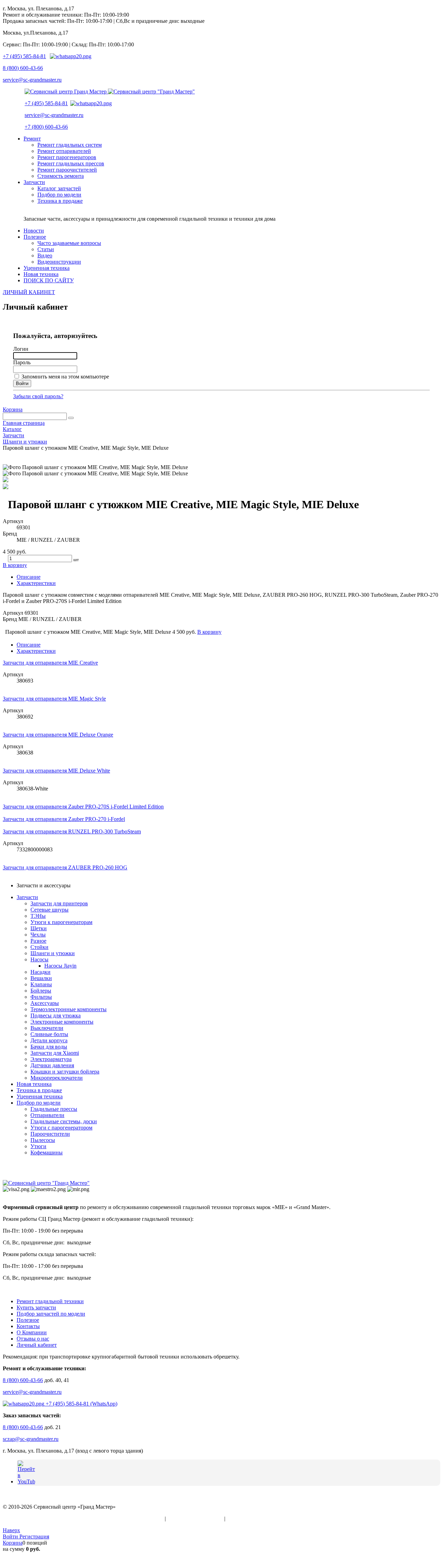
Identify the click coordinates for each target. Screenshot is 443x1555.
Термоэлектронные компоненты (68, 1009)
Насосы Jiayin (60, 966)
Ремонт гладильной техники (50, 1301)
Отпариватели (47, 1115)
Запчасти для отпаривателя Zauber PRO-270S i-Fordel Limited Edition (83, 806)
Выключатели (46, 1028)
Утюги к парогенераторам (61, 922)
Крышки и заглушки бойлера (64, 1071)
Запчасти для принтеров (59, 903)
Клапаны (41, 984)
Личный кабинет (37, 1345)
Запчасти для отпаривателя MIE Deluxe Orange (58, 735)
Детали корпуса (48, 1040)
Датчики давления (52, 1065)
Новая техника (34, 1084)
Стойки (39, 947)
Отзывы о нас (33, 1339)
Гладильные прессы (53, 1109)
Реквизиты (239, 1518)
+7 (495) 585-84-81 (24, 56)
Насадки (40, 972)
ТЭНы (38, 916)
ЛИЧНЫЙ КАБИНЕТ (29, 292)
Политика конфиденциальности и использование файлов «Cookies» (83, 1518)
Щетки (38, 928)
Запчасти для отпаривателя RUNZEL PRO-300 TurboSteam (72, 831)
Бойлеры (40, 991)
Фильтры (41, 997)
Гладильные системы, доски (63, 1121)
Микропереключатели (56, 1078)
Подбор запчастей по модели (51, 1314)
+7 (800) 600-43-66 (46, 127)
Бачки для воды (48, 1047)
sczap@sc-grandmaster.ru (30, 1439)
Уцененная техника (40, 1096)
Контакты (28, 1326)
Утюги (38, 1146)
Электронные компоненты (61, 1022)
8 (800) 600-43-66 (23, 68)
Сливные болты (49, 1034)
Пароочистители (50, 1134)
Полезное (28, 1320)
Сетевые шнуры (49, 910)
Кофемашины (46, 1152)
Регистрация (34, 1536)
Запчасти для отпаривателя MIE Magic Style (54, 699)
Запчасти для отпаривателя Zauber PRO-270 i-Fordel (64, 819)
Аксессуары (44, 1003)
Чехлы (38, 934)
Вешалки (41, 978)
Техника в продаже (39, 1090)
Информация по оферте (195, 1518)
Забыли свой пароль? (38, 396)
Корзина (12, 409)
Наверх (11, 1530)
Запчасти (27, 897)
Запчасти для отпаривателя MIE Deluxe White (56, 771)
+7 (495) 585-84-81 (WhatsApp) (80, 1404)
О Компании (32, 1332)
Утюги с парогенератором (61, 1128)
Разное (38, 941)
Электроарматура (51, 1059)
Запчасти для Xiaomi (54, 1053)
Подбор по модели (39, 1103)
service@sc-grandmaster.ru (32, 80)
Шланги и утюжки (52, 953)
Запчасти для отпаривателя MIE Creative (50, 663)
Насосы (39, 959)
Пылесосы (42, 1140)
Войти (11, 1536)
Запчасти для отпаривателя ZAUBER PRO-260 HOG (65, 867)
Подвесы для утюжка (55, 1015)
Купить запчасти (36, 1307)
